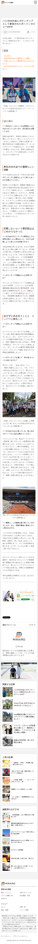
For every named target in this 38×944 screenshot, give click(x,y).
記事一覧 (32, 625)
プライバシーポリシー (20, 936)
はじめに (7, 55)
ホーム (3, 907)
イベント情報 (24, 910)
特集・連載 (4, 910)
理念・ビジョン (6, 892)
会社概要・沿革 (25, 895)
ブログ (5, 32)
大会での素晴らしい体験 (17, 58)
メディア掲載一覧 (7, 895)
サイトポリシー (6, 936)
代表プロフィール (25, 892)
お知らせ (4, 898)
